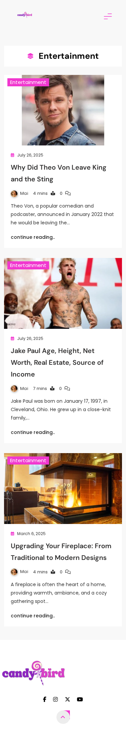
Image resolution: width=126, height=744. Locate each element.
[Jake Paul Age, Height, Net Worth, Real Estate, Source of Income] (63, 293)
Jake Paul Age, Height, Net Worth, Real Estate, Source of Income (57, 362)
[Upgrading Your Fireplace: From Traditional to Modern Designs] (63, 488)
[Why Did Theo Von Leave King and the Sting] (63, 110)
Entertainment (28, 82)
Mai (24, 193)
